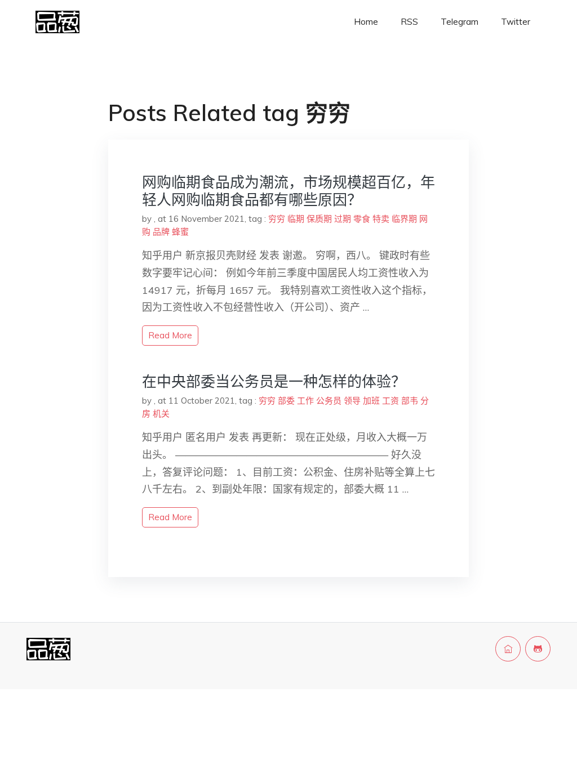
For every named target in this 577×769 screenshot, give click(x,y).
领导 (352, 400)
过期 (342, 218)
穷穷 (276, 218)
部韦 (409, 400)
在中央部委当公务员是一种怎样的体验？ (274, 381)
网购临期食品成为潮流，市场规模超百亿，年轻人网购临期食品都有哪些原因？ (288, 191)
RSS (409, 21)
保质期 (319, 218)
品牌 (161, 231)
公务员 (328, 400)
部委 (286, 400)
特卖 (380, 218)
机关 (161, 413)
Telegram (459, 21)
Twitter (515, 21)
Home (366, 21)
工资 (390, 400)
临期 (295, 218)
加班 (371, 400)
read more (170, 335)
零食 (361, 218)
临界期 (404, 218)
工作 (305, 400)
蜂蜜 (180, 231)
